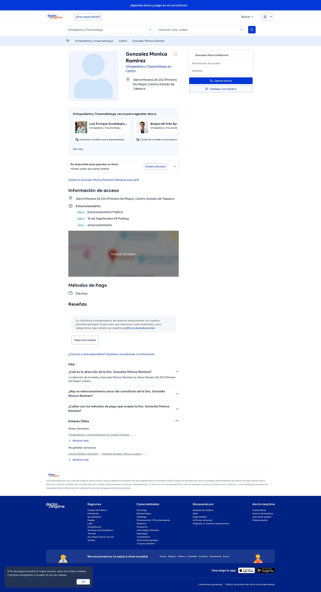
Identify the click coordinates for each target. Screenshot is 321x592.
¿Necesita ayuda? (262, 516)
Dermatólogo (144, 513)
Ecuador (203, 556)
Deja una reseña (85, 340)
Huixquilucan (94, 526)
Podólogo (142, 516)
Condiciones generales (210, 584)
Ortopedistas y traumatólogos (94, 40)
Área (195, 513)
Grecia (163, 556)
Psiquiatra (142, 526)
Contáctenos (259, 510)
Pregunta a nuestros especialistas (211, 523)
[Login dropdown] (267, 17)
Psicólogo (142, 510)
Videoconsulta (260, 520)
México (182, 556)
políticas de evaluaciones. (140, 328)
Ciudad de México (97, 510)
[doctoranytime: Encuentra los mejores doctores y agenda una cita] (67, 41)
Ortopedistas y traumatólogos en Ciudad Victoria (99, 434)
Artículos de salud (202, 520)
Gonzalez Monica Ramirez (148, 40)
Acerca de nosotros (262, 513)
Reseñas (197, 70)
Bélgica (172, 556)
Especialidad (200, 516)
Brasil (226, 556)
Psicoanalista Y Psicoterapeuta (153, 520)
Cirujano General (146, 543)
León (90, 523)
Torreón (91, 533)
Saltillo (91, 540)
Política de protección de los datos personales (250, 584)
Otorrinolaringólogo (147, 540)
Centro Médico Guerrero (83, 453)
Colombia (192, 556)
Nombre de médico (203, 510)
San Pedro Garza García (100, 536)
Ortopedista (143, 536)
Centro (123, 40)
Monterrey (93, 513)
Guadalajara (94, 516)
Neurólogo (142, 533)
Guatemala (215, 556)
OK (83, 581)
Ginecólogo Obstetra (148, 530)
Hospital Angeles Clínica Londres (122, 453)
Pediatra (141, 523)
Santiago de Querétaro (100, 530)
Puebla (91, 520)
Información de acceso (206, 63)
